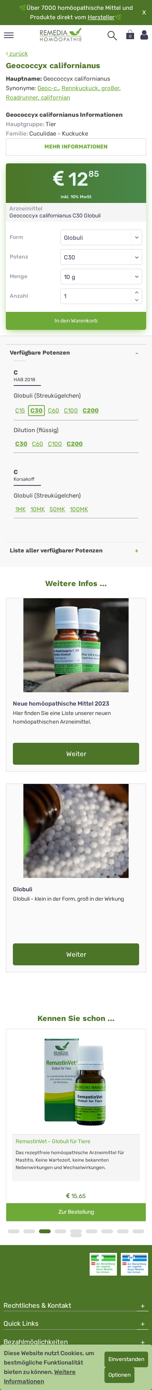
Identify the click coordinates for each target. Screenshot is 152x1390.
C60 (53, 410)
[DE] (61, 35)
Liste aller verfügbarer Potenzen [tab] (56, 550)
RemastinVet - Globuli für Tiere (53, 1141)
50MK (57, 509)
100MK (79, 509)
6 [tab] (91, 1231)
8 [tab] (123, 1231)
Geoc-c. (47, 88)
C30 (36, 410)
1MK (20, 509)
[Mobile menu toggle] (9, 36)
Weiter (76, 754)
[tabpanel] (76, 1125)
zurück (18, 53)
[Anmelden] (144, 35)
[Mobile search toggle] (112, 35)
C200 (91, 410)
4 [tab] (60, 1231)
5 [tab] (76, 1231)
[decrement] (136, 300)
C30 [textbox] (69, 257)
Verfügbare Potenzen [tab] (40, 352)
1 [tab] (13, 1231)
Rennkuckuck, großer (90, 88)
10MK (37, 509)
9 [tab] (138, 1231)
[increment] (136, 292)
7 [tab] (107, 1231)
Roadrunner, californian (38, 97)
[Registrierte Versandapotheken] (103, 1264)
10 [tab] (76, 1235)
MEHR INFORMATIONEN (76, 146)
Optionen (119, 1375)
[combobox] (101, 257)
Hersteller (101, 17)
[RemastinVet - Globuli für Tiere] (76, 1081)
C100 (71, 410)
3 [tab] (45, 1231)
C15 (20, 410)
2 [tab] (29, 1231)
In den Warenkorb (76, 320)
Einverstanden (126, 1359)
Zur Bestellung (76, 1212)
